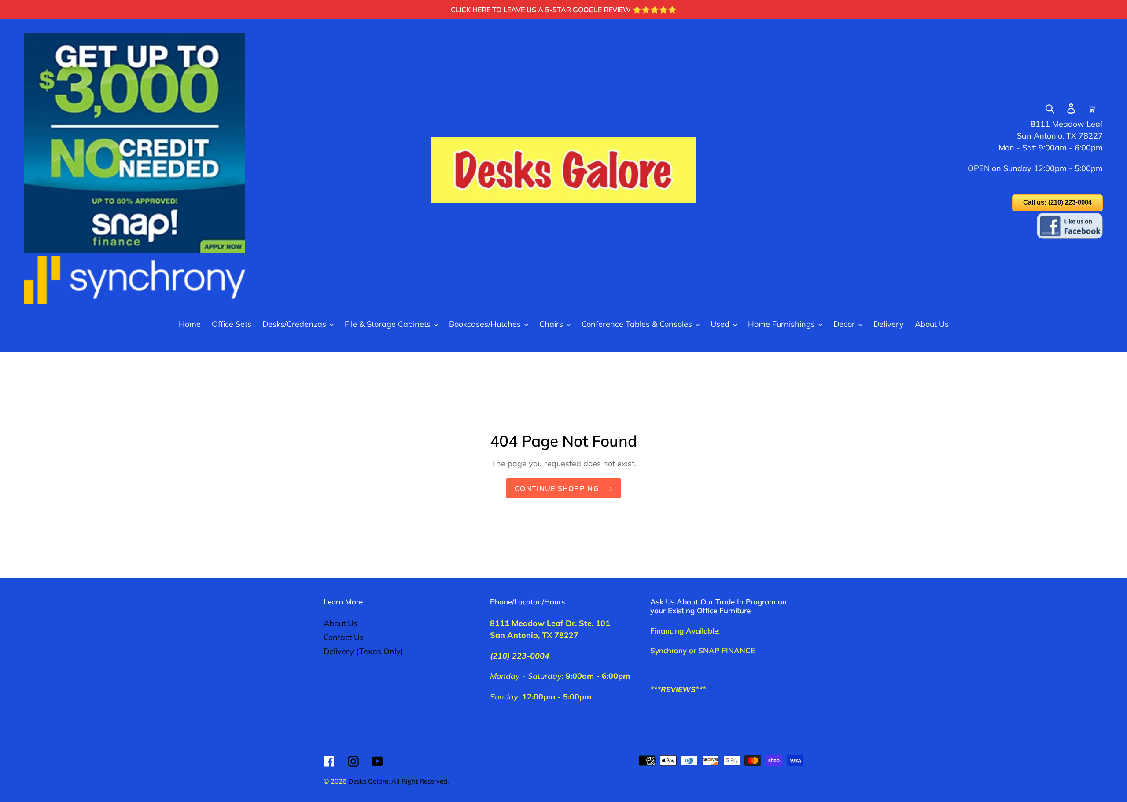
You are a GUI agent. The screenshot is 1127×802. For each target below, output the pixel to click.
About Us (340, 623)
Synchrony (668, 650)
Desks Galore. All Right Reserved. (398, 781)
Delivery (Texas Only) (363, 651)
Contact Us (344, 637)
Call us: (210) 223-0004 (1057, 202)
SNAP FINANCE (726, 650)
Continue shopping (557, 488)
